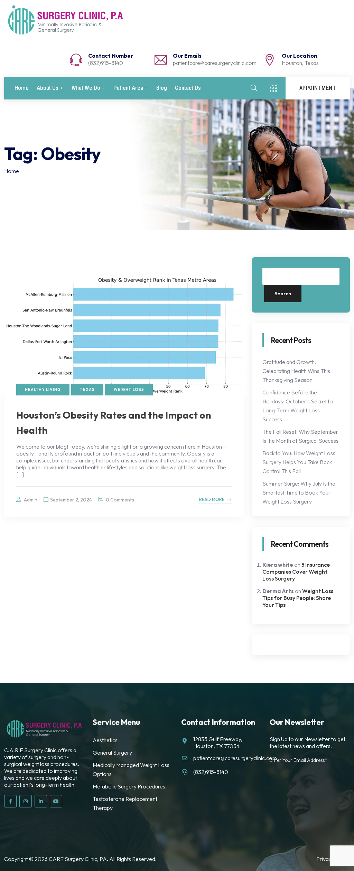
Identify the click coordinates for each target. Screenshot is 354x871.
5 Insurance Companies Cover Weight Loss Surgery (296, 571)
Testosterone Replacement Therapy (125, 803)
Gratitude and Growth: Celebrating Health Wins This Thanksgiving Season (296, 370)
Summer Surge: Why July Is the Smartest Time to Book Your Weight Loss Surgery (298, 492)
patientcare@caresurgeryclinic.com (215, 62)
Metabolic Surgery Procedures (129, 786)
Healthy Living (43, 389)
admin (30, 500)
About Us (47, 88)
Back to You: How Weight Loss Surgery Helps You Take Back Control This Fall (298, 462)
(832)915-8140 (105, 62)
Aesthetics (105, 740)
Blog (161, 88)
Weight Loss (129, 389)
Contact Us (188, 88)
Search (282, 293)
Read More (211, 499)
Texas (87, 389)
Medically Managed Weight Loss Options (131, 769)
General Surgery (112, 752)
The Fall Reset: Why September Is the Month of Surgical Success (300, 436)
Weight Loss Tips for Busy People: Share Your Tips (297, 597)
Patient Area (128, 88)
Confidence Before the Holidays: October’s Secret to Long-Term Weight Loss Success (297, 406)
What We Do (86, 88)
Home (22, 88)
